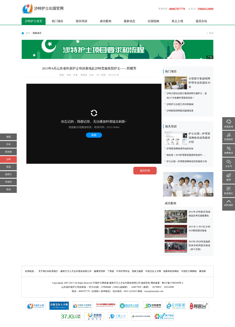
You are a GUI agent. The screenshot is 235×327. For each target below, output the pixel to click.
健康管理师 (99, 271)
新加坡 (8, 152)
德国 (8, 137)
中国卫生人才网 (153, 271)
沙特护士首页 (33, 21)
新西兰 (8, 174)
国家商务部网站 (171, 271)
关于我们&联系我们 (48, 271)
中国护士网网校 (189, 271)
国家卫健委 (137, 271)
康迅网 (202, 271)
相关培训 (81, 21)
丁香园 (110, 271)
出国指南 (153, 21)
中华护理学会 (123, 271)
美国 (8, 167)
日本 (8, 144)
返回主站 (201, 21)
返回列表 (145, 170)
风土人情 (177, 21)
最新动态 (129, 21)
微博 (228, 180)
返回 (211, 33)
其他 (8, 189)
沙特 (8, 159)
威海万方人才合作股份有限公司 (76, 271)
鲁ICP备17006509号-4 (172, 283)
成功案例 (105, 21)
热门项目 (57, 21)
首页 (28, 33)
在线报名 (228, 139)
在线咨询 (228, 126)
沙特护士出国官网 (49, 8)
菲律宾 (8, 182)
